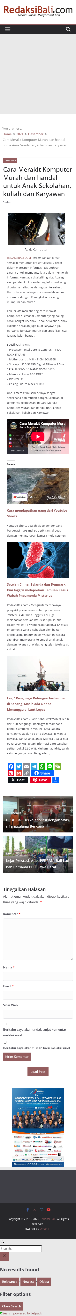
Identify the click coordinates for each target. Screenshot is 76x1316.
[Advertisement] (38, 74)
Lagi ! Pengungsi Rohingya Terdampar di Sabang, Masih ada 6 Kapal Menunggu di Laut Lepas (36, 704)
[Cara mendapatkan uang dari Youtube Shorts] (38, 471)
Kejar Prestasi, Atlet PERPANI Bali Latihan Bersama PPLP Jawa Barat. (37, 860)
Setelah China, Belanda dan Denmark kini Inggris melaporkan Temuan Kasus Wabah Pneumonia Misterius (37, 590)
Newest (28, 1282)
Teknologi (10, 160)
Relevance (9, 1282)
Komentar (11, 914)
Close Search (11, 1306)
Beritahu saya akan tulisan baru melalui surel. (37, 1048)
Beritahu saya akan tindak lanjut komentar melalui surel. (34, 1032)
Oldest (44, 1282)
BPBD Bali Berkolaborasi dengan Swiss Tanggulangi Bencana (37, 820)
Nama (9, 967)
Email (8, 986)
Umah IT (45, 1229)
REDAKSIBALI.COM (19, 258)
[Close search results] (4, 1256)
